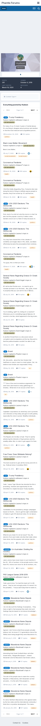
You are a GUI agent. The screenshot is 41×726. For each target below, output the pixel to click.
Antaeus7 (19, 165)
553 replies (26, 134)
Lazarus (18, 208)
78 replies (21, 294)
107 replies (24, 615)
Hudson (6, 120)
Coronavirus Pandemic (12, 162)
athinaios (19, 120)
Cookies (25, 723)
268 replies (23, 171)
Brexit (10, 351)
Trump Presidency (16, 117)
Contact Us (16, 723)
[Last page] (37, 110)
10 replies (21, 469)
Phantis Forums (11, 2)
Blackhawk (20, 601)
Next (33, 110)
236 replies (21, 153)
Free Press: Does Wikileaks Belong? (17, 454)
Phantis (18, 354)
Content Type (10, 96)
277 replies (21, 368)
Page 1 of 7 (20, 110)
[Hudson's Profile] (20, 74)
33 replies (20, 591)
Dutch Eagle (20, 280)
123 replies (23, 222)
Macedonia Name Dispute (21, 598)
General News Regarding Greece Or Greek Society (20, 277)
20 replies (21, 568)
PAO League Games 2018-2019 (15, 575)
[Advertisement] (20, 32)
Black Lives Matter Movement (15, 143)
